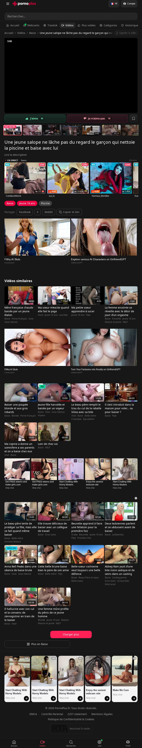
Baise (32, 33)
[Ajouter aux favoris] (133, 118)
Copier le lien (71, 212)
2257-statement (77, 714)
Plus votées (89, 25)
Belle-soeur (77, 580)
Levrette (63, 315)
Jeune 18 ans (27, 203)
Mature (65, 620)
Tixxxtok (52, 25)
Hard (40, 315)
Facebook (25, 212)
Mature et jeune (113, 322)
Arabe (74, 534)
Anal (73, 415)
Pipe (88, 315)
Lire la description (15, 154)
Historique (131, 25)
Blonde (15, 415)
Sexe (30, 318)
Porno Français (19, 318)
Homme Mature (12, 541)
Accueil (14, 25)
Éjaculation (88, 419)
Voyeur (41, 415)
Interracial (110, 584)
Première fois (84, 538)
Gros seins (50, 534)
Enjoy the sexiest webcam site (95, 483)
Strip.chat (9, 488)
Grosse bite (123, 580)
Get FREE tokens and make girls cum (16, 483)
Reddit (49, 212)
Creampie (76, 419)
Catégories (110, 25)
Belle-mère (90, 415)
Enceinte (116, 318)
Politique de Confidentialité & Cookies (71, 719)
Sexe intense (11, 322)
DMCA (33, 714)
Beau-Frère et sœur (89, 577)
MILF (125, 322)
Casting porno (119, 577)
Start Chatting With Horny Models (68, 483)
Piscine (45, 203)
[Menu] (7, 3)
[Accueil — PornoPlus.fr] (24, 3)
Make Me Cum (121, 690)
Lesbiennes (118, 534)
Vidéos (69, 25)
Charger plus (71, 634)
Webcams (33, 25)
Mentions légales (102, 714)
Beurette (83, 534)
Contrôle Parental (52, 714)
